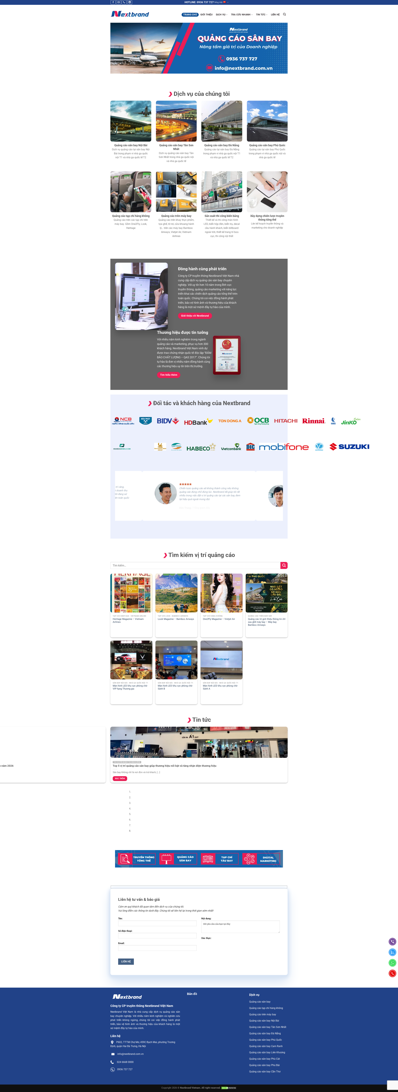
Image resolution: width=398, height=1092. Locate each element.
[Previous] (113, 77)
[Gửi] (284, 565)
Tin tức (260, 14)
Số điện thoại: (125, 931)
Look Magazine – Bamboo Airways (176, 619)
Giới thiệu (206, 14)
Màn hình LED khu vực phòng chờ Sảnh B (175, 687)
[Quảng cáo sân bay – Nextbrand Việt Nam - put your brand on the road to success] (129, 14)
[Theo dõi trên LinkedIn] (129, 2)
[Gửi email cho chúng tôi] (118, 2)
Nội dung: (206, 918)
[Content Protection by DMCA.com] (229, 1087)
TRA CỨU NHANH (241, 14)
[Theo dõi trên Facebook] (113, 2)
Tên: (120, 918)
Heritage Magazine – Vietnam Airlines (128, 620)
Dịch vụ (220, 14)
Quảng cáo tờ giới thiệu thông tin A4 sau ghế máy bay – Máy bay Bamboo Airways (266, 622)
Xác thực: (206, 938)
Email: (121, 943)
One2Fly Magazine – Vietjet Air (219, 619)
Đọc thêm (120, 778)
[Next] (122, 77)
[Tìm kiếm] (284, 14)
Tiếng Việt (218, 2)
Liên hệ (275, 14)
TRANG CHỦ (190, 14)
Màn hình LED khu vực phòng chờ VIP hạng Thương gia (130, 687)
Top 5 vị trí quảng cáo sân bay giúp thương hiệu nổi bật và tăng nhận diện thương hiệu (164, 765)
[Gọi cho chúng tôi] (124, 2)
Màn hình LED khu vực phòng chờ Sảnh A (220, 687)
